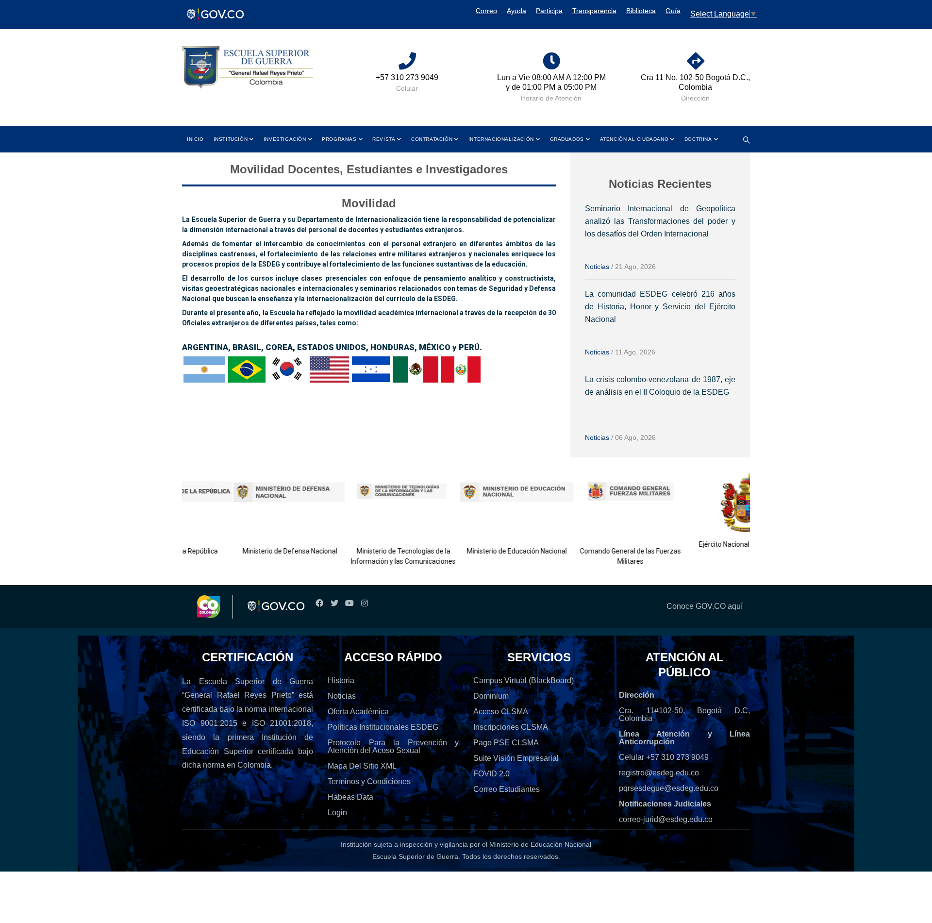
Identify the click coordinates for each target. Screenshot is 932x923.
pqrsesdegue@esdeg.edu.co (668, 788)
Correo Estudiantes (506, 789)
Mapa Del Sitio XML (362, 766)
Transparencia (594, 11)
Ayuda (516, 11)
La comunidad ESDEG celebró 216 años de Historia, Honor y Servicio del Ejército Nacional (660, 306)
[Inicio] (247, 67)
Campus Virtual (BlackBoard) (523, 680)
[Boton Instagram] (364, 603)
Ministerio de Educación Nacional (488, 551)
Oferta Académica (358, 711)
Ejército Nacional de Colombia (715, 544)
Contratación (431, 139)
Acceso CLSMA (500, 711)
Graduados (567, 139)
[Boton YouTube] (349, 603)
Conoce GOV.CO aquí (704, 606)
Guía (673, 11)
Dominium (491, 696)
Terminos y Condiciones (369, 781)
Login (337, 812)
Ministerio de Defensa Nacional (261, 551)
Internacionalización (501, 139)
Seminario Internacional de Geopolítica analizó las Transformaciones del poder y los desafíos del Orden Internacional (660, 221)
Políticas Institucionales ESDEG (383, 727)
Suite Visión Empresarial (516, 758)
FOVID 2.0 (491, 774)
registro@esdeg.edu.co (659, 773)
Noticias (597, 266)
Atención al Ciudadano (634, 139)
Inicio (195, 139)
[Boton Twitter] (334, 603)
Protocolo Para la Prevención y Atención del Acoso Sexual (393, 746)
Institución (231, 139)
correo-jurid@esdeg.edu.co (666, 819)
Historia (341, 680)
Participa (549, 11)
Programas (339, 139)
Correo (486, 11)
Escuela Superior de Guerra (415, 856)
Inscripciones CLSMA (510, 727)
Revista (383, 139)
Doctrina (698, 139)
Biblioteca (641, 11)
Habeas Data (350, 797)
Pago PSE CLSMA (506, 742)
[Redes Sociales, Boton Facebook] (319, 603)
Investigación (285, 139)
